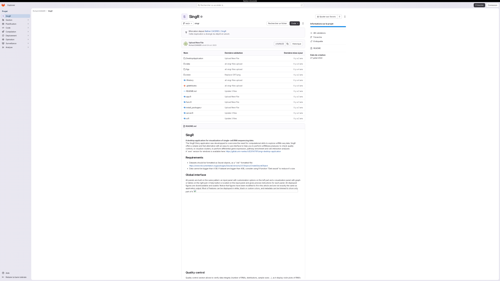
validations (319, 33)
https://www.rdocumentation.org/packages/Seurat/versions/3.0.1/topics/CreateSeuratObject (228, 166)
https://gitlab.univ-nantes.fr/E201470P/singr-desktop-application (253, 151)
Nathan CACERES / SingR (215, 31)
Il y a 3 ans (298, 96)
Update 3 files (231, 91)
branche (317, 37)
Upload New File (196, 42)
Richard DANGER (195, 45)
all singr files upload (233, 64)
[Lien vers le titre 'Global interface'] (207, 174)
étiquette (318, 41)
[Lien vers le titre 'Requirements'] (204, 157)
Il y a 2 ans (298, 58)
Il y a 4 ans (298, 64)
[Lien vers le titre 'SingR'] (195, 135)
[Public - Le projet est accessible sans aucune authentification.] (201, 17)
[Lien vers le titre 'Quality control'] (206, 272)
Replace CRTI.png (232, 75)
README (317, 48)
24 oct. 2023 (211, 45)
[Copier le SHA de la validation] (288, 44)
